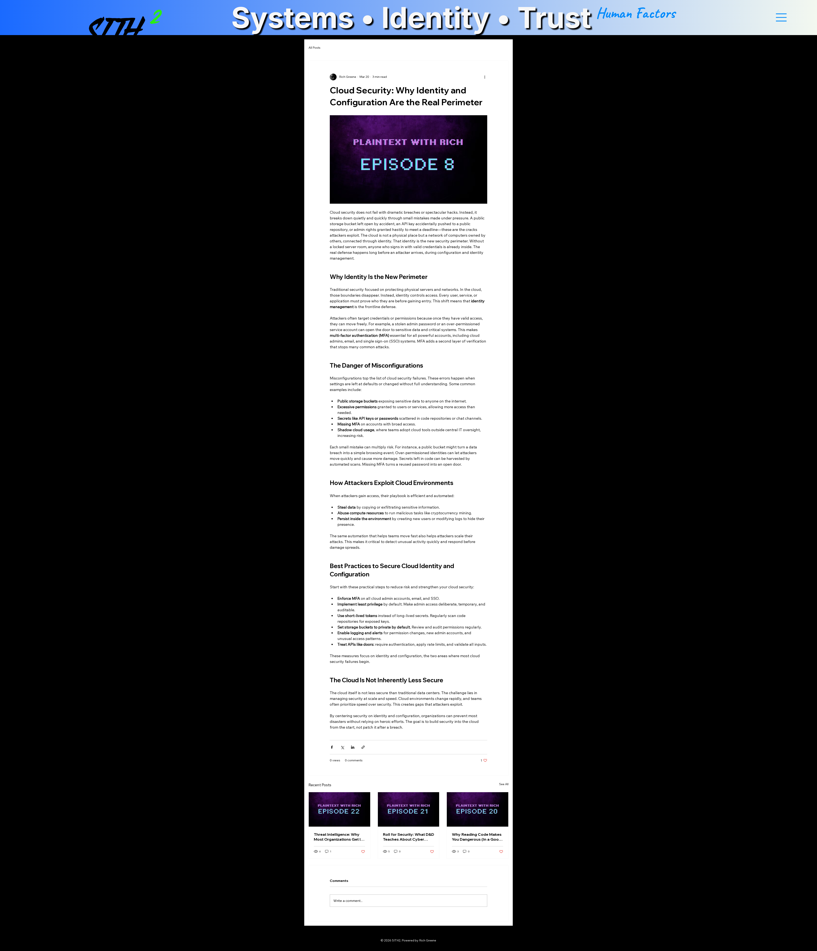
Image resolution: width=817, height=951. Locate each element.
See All (503, 784)
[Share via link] (363, 747)
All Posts (314, 48)
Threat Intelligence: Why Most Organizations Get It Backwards (338, 837)
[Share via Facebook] (332, 747)
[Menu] (781, 17)
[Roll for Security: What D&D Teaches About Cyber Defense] (408, 809)
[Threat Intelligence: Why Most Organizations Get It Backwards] (339, 809)
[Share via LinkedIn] (353, 747)
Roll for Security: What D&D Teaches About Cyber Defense (408, 837)
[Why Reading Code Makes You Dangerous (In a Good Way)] (477, 809)
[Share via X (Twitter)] (342, 747)
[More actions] (484, 77)
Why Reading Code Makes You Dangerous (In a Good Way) (476, 837)
